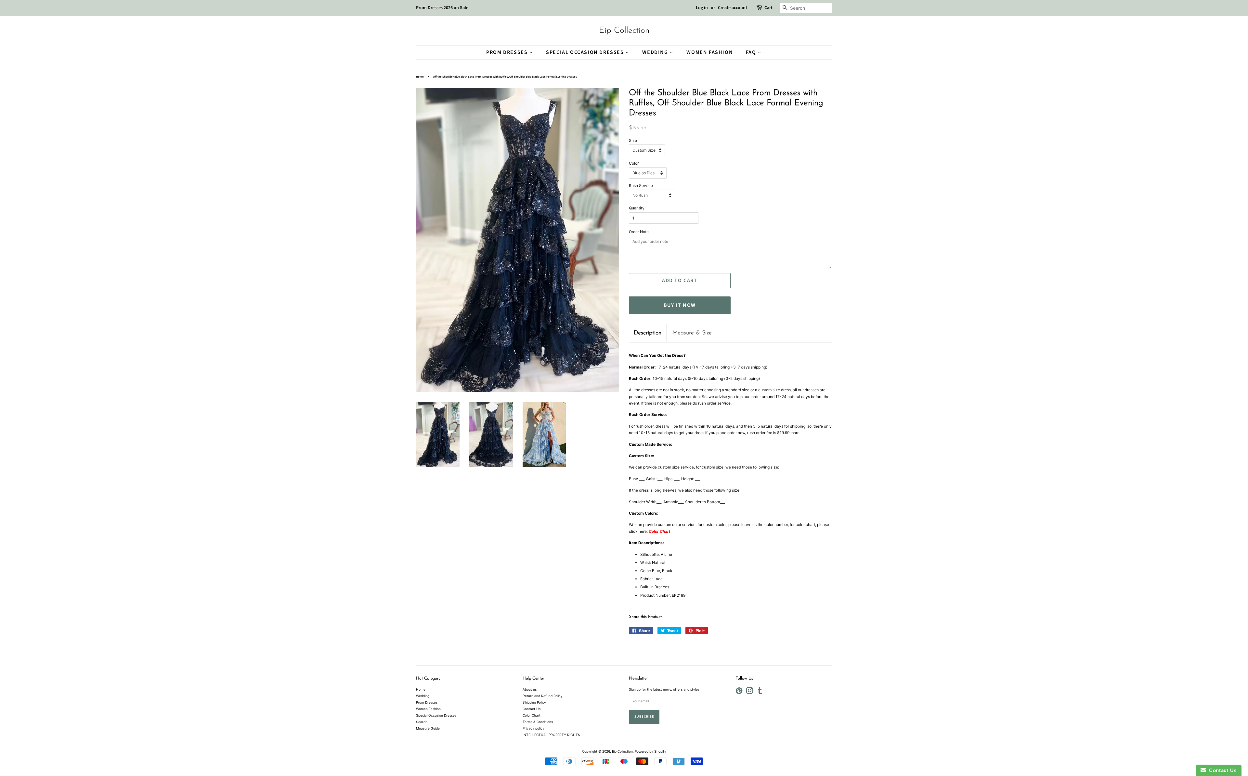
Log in (702, 8)
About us (530, 689)
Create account (732, 8)
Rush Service (641, 185)
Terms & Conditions (538, 722)
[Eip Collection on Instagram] (749, 692)
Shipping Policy (534, 702)
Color (634, 163)
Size (633, 140)
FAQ (752, 52)
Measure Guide (428, 728)
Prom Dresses (507, 52)
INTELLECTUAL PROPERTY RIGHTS (551, 735)
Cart (768, 8)
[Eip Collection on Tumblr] (759, 692)
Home (420, 77)
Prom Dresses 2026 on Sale (442, 8)
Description (647, 333)
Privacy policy (533, 728)
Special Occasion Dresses (585, 52)
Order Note (639, 231)
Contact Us (531, 709)
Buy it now (680, 305)
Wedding (656, 52)
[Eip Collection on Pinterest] (739, 692)
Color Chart (531, 715)
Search (421, 722)
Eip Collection (624, 30)
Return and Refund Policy (543, 696)
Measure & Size (692, 333)
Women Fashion (709, 52)
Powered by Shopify (650, 751)
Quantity (636, 208)
